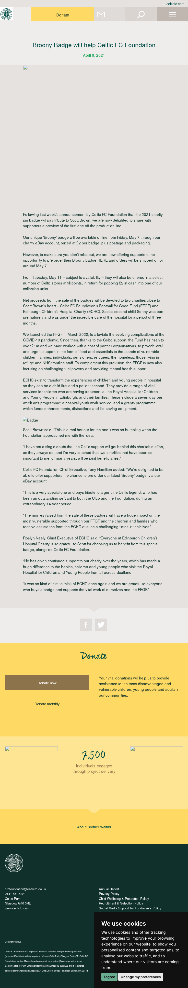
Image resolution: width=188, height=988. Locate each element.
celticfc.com (175, 3)
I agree (109, 977)
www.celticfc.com (17, 908)
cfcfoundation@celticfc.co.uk (25, 889)
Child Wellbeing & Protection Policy (124, 898)
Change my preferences (141, 977)
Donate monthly (47, 703)
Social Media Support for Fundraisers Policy (130, 908)
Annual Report (109, 889)
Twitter (101, 625)
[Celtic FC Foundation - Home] (6, 14)
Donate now (47, 682)
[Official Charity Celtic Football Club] (14, 871)
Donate (62, 15)
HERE (102, 260)
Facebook (86, 625)
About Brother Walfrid (94, 826)
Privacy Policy (109, 893)
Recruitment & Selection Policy (121, 903)
